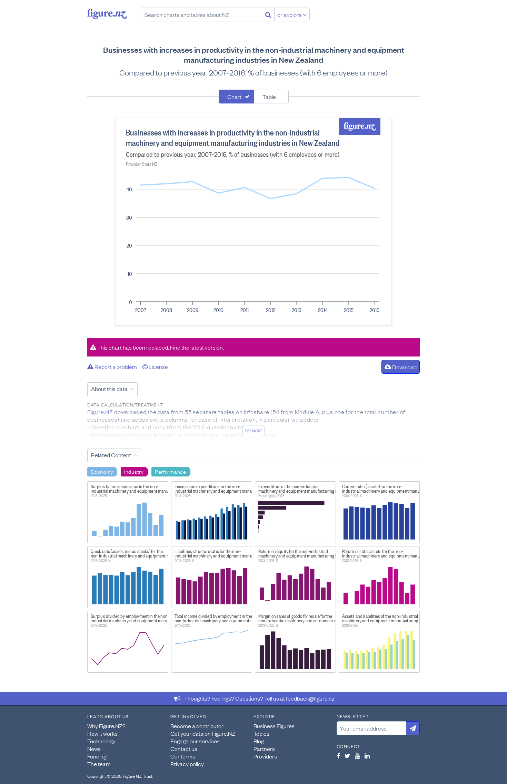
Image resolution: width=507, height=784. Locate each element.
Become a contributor (196, 726)
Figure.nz (107, 14)
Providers (265, 756)
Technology (101, 741)
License (158, 366)
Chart (234, 96)
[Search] (268, 14)
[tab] (236, 96)
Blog (259, 741)
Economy (102, 471)
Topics (261, 733)
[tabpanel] (253, 221)
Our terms (182, 756)
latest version (206, 347)
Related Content (111, 455)
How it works (102, 733)
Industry (134, 471)
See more (253, 431)
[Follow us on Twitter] (347, 756)
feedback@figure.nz (310, 698)
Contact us (183, 748)
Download (404, 367)
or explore (290, 14)
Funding (96, 756)
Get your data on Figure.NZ (202, 733)
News (94, 748)
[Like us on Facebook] (338, 756)
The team (99, 763)
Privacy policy (187, 763)
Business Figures (274, 726)
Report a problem (115, 366)
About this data (109, 388)
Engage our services (195, 741)
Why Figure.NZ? (106, 726)
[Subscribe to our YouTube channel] (357, 756)
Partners (264, 748)
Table (269, 96)
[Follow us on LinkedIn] (367, 756)
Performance (170, 471)
